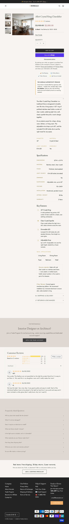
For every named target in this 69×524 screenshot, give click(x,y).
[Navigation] (5, 6)
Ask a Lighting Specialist (34, 472)
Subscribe (56, 503)
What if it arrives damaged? (12, 420)
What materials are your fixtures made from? (17, 438)
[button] (13, 24)
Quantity (39, 40)
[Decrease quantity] (37, 43)
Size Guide (38, 35)
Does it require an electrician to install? (15, 424)
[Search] (59, 6)
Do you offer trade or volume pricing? (15, 451)
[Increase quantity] (43, 43)
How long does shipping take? (13, 442)
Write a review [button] (56, 357)
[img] (17, 371)
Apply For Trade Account (34, 340)
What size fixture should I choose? (14, 429)
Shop (44, 1)
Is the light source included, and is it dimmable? (18, 433)
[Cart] (63, 6)
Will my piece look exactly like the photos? (16, 415)
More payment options (49, 59)
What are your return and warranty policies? (17, 447)
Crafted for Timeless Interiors (21, 519)
